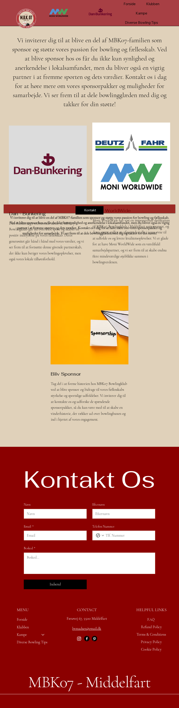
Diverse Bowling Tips (32, 642)
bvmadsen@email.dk (86, 628)
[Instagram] (79, 638)
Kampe (22, 634)
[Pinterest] (94, 638)
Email (29, 526)
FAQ (151, 619)
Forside (22, 619)
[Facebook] (87, 638)
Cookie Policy (151, 649)
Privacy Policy (151, 642)
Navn (27, 505)
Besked (29, 548)
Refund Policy (151, 627)
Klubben (23, 627)
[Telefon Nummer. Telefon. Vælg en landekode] (100, 535)
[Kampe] (43, 634)
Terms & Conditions (151, 634)
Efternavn (98, 505)
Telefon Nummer (103, 526)
